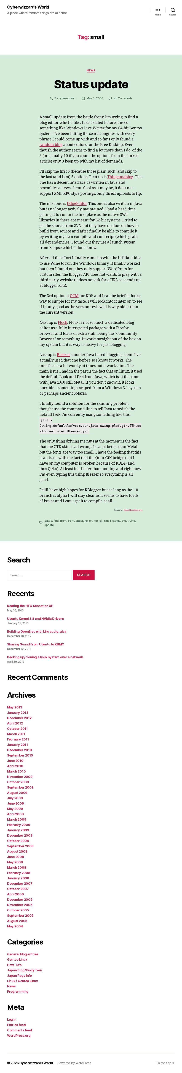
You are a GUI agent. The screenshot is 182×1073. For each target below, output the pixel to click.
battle (48, 520)
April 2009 (15, 814)
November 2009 (20, 777)
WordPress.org (19, 1035)
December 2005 (20, 899)
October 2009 (18, 782)
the (124, 520)
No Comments (123, 98)
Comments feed (19, 1030)
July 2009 (15, 798)
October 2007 (18, 889)
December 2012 (19, 718)
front (71, 520)
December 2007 (19, 883)
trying (131, 520)
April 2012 (15, 723)
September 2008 (20, 846)
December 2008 (20, 835)
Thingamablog (120, 177)
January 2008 (18, 878)
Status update (91, 84)
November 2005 (20, 905)
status (116, 520)
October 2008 (18, 841)
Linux (126, 510)
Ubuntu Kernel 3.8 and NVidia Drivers (35, 619)
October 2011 (17, 729)
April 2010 (15, 766)
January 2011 (17, 745)
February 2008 (18, 873)
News (91, 70)
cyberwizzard (67, 98)
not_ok (98, 520)
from (63, 520)
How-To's (14, 965)
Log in (11, 1019)
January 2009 (18, 830)
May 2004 (15, 926)
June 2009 (15, 803)
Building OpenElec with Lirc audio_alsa (36, 631)
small (107, 520)
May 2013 (14, 707)
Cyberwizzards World (28, 7)
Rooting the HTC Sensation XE (30, 606)
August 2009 (17, 793)
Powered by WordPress (74, 1063)
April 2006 (15, 894)
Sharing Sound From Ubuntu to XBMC (35, 644)
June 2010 (15, 761)
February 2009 (18, 825)
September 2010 (20, 755)
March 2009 (16, 819)
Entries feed (16, 1025)
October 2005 (18, 910)
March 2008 (16, 867)
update (49, 525)
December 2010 (19, 750)
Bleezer (63, 354)
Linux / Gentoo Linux (22, 981)
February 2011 (18, 739)
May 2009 (15, 809)
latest (79, 520)
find (56, 520)
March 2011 (16, 734)
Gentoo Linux (17, 959)
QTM (74, 296)
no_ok (88, 520)
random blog (50, 144)
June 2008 (15, 857)
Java (141, 510)
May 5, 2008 (95, 98)
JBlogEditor (77, 203)
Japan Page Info (19, 975)
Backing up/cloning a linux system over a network (45, 657)
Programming (17, 991)
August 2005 (17, 921)
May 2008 (15, 862)
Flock (62, 322)
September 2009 (20, 787)
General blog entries (22, 954)
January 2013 (17, 713)
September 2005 (20, 915)
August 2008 (17, 851)
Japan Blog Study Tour (24, 970)
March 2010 (16, 771)
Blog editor (133, 510)
